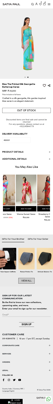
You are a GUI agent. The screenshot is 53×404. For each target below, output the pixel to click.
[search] (32, 4)
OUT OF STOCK (26, 110)
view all (26, 281)
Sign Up (27, 324)
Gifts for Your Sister (38, 238)
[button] (3, 195)
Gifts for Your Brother (13, 238)
